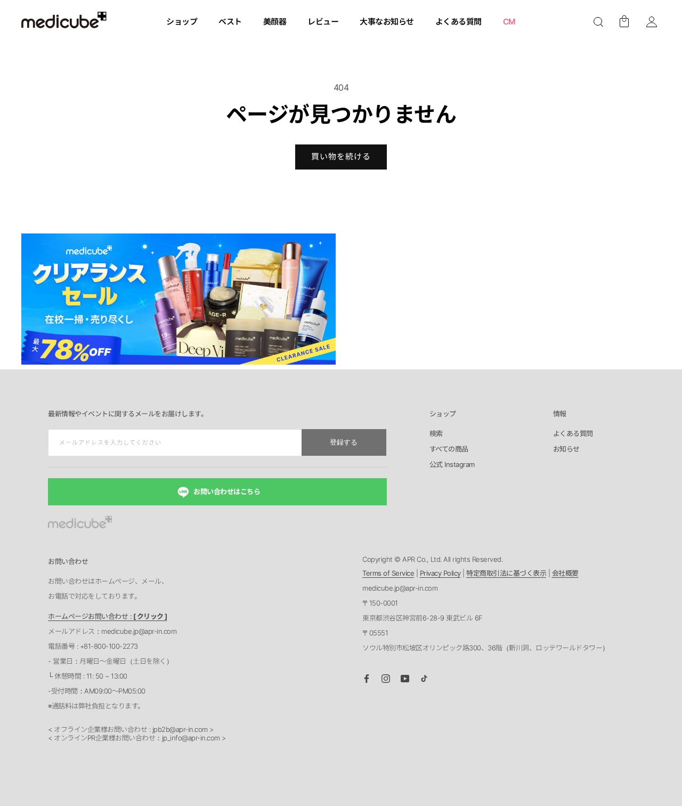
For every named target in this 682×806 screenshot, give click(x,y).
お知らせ (566, 449)
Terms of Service (388, 573)
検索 (436, 434)
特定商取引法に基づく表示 (506, 573)
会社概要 (565, 573)
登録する (344, 442)
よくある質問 (573, 434)
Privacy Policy (440, 573)
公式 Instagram (452, 465)
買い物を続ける (341, 156)
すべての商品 (448, 449)
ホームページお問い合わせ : (107, 616)
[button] (598, 22)
